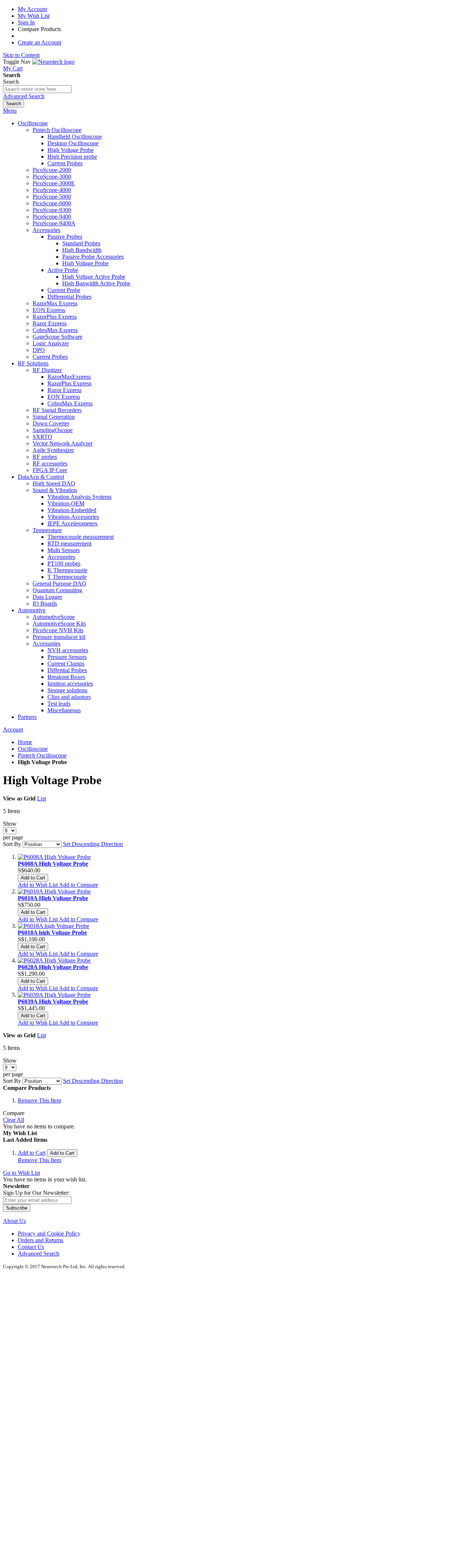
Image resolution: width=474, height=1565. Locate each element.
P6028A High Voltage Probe (53, 967)
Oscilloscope (33, 749)
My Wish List (34, 16)
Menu (10, 110)
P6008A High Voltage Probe (53, 864)
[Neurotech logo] (53, 62)
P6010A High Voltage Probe (53, 898)
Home (25, 742)
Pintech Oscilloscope (42, 755)
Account (13, 729)
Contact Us (31, 1247)
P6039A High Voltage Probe (53, 1001)
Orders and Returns (40, 1240)
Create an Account (39, 42)
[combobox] (37, 89)
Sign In (26, 22)
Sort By (12, 844)
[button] (38, 885)
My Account (32, 9)
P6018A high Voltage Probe (52, 932)
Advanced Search (23, 96)
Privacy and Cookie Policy (49, 1233)
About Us (14, 1221)
